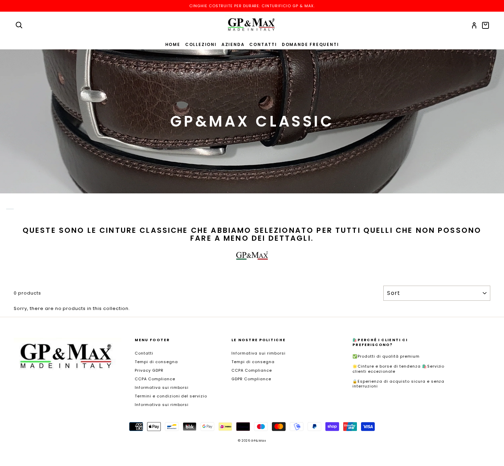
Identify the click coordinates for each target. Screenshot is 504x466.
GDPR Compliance (251, 379)
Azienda (233, 44)
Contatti (263, 44)
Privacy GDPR (149, 370)
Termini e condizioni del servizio (171, 396)
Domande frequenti (310, 44)
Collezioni (201, 44)
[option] (252, 6)
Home (172, 44)
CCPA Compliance (155, 379)
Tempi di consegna (156, 362)
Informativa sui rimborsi (162, 387)
